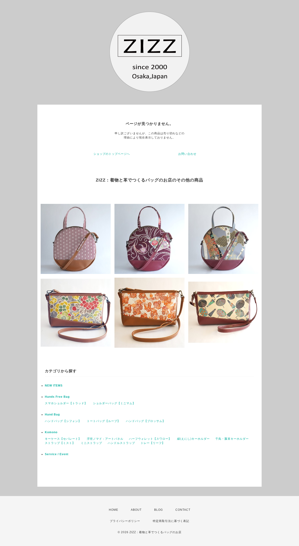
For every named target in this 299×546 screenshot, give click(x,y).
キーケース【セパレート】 (63, 438)
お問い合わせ (187, 154)
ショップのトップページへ (111, 154)
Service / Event (56, 454)
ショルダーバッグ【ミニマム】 (114, 403)
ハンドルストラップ (121, 443)
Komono (51, 432)
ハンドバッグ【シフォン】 (63, 421)
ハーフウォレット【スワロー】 (150, 438)
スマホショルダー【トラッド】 (66, 403)
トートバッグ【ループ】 (103, 421)
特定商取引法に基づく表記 (171, 521)
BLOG (158, 509)
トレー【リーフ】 (153, 443)
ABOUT (136, 509)
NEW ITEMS (54, 385)
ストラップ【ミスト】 (60, 443)
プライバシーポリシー (125, 521)
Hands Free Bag (57, 396)
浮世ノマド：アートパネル (105, 438)
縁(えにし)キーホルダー (193, 438)
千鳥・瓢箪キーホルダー (232, 438)
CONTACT (182, 509)
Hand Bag (52, 414)
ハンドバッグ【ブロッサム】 (145, 421)
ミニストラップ (91, 443)
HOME (113, 509)
